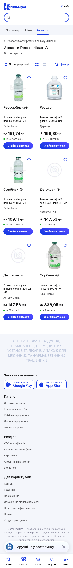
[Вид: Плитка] (37, 64)
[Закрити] (64, 547)
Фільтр (65, 64)
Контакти (9, 483)
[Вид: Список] (44, 64)
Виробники (10, 455)
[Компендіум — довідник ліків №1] (15, 6)
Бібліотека (10, 467)
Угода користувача (15, 520)
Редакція (9, 489)
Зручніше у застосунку (35, 547)
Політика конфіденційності (20, 508)
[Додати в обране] (29, 78)
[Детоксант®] (54, 170)
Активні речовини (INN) (18, 449)
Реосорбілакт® (15, 107)
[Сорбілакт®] (18, 170)
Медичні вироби (13, 427)
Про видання (11, 495)
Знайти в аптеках (18, 145)
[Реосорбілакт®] (18, 88)
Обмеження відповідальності (21, 501)
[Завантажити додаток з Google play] (19, 384)
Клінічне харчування (16, 415)
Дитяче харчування (16, 421)
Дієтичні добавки (14, 403)
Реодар (46, 107)
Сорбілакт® (13, 189)
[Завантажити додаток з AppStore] (51, 384)
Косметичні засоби (15, 409)
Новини (8, 514)
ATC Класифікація (14, 443)
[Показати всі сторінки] (66, 41)
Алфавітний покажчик (17, 461)
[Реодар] (54, 88)
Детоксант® (50, 189)
